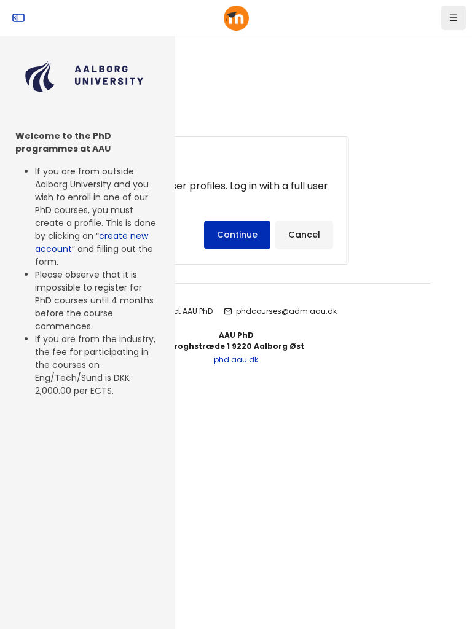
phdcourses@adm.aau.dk (286, 311)
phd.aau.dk (236, 359)
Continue (237, 235)
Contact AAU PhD (181, 311)
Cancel (304, 235)
